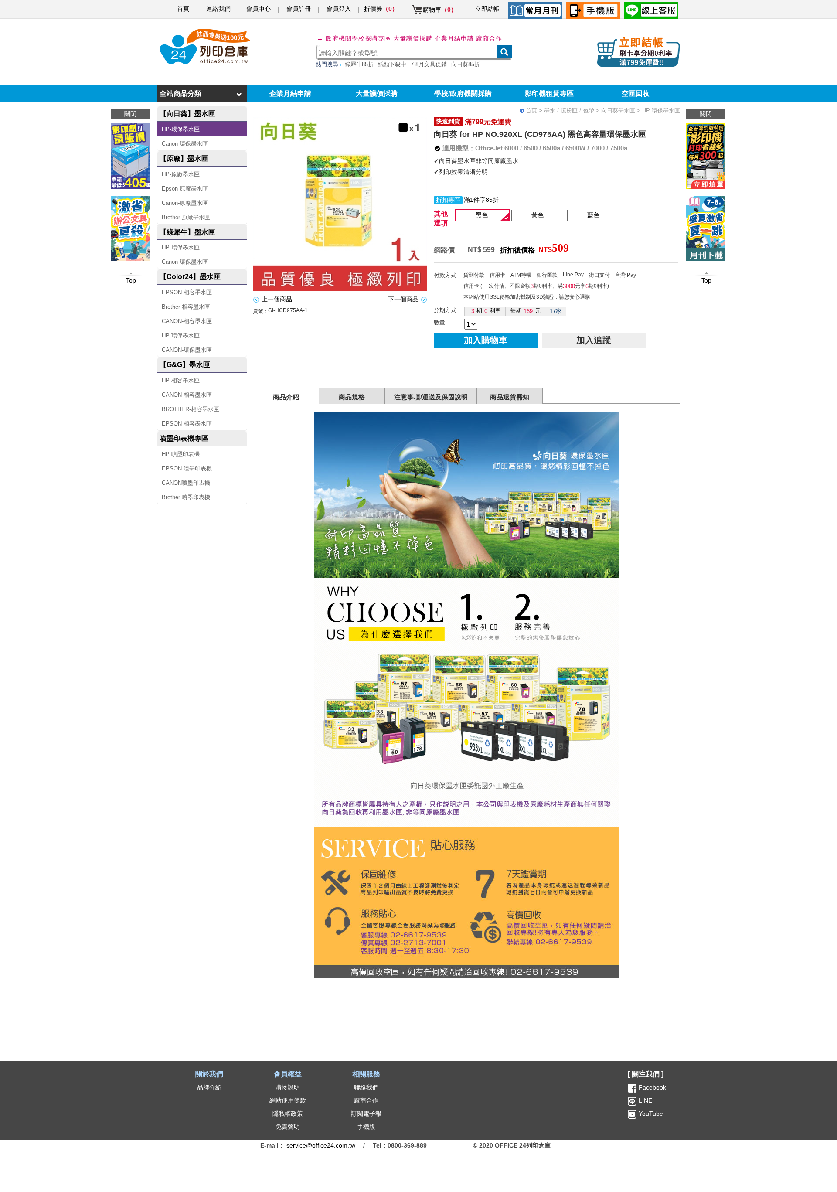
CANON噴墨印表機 (186, 483)
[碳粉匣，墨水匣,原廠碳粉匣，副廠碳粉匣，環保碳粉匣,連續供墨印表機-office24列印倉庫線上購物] (203, 46)
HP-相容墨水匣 (181, 380)
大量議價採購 (377, 93)
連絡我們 (218, 8)
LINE (644, 1100)
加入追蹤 (593, 340)
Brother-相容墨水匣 (186, 306)
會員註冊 (298, 8)
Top (706, 280)
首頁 (183, 8)
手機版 (366, 1126)
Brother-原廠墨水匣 (186, 217)
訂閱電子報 (366, 1113)
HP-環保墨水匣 (181, 129)
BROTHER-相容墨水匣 (190, 409)
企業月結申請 (290, 93)
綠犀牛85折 (359, 64)
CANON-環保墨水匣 (187, 350)
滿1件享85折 (481, 199)
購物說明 (288, 1087)
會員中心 (258, 8)
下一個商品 (403, 299)
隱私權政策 (287, 1113)
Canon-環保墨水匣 (185, 143)
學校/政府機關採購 (463, 93)
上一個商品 (277, 299)
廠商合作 (489, 38)
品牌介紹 (209, 1087)
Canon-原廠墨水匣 (185, 203)
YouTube (650, 1113)
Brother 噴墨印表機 (186, 497)
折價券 (381, 8)
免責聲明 (288, 1126)
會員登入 (339, 8)
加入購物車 (485, 340)
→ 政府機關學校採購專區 (354, 38)
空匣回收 (636, 93)
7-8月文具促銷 (429, 64)
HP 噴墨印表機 (181, 454)
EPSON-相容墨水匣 (187, 292)
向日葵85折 (465, 64)
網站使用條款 (287, 1100)
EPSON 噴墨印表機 (187, 468)
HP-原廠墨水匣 (181, 174)
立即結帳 (487, 8)
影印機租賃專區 (549, 93)
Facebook (652, 1087)
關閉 (706, 113)
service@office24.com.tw (320, 1145)
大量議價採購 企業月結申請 (433, 38)
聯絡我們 (366, 1087)
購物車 (440, 9)
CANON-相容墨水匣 (187, 321)
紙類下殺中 (392, 64)
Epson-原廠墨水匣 (185, 188)
